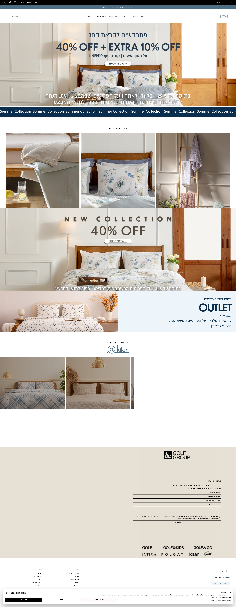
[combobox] (177, 513)
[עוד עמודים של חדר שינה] (140, 16)
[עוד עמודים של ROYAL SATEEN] (95, 16)
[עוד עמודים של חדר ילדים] (120, 16)
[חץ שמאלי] (93, 7)
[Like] (15, 2)
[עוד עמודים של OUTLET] (86, 16)
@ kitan (118, 348)
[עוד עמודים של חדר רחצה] (130, 16)
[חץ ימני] (142, 7)
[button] (28, 2)
